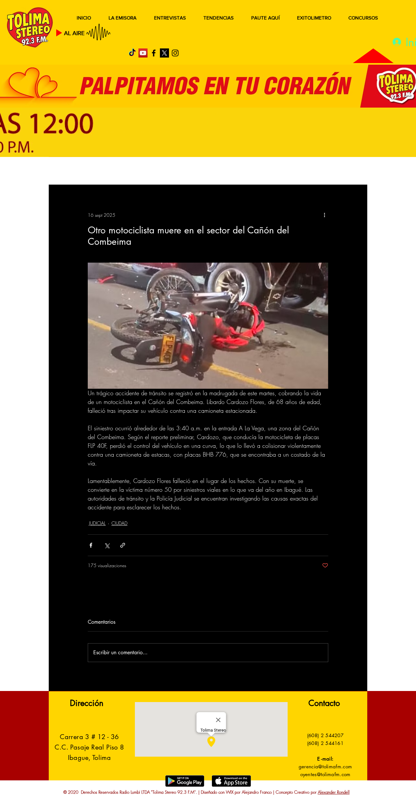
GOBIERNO (223, 171)
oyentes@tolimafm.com (325, 774)
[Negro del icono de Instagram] (175, 53)
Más (302, 171)
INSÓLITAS (268, 171)
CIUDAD (119, 523)
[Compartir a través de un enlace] (123, 545)
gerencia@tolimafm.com (325, 766)
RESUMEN (69, 171)
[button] (352, 171)
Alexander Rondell (334, 792)
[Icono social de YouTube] (143, 53)
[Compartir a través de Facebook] (91, 545)
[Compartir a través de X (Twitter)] (107, 545)
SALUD (106, 171)
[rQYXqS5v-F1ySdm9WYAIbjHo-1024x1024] (164, 53)
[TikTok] (132, 53)
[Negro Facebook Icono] (153, 53)
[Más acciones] (324, 215)
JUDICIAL (182, 171)
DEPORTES (143, 171)
